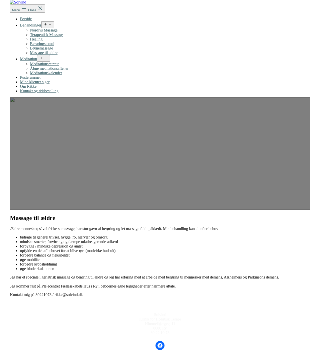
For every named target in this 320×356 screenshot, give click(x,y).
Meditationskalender (46, 73)
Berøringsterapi (42, 44)
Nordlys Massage (44, 30)
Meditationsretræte (44, 64)
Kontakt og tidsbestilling (39, 91)
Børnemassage (41, 48)
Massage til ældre (44, 52)
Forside (26, 19)
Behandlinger (30, 25)
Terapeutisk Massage (46, 34)
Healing (36, 39)
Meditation (28, 59)
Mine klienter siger (35, 82)
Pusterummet (30, 77)
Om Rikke (28, 86)
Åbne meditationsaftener (49, 68)
